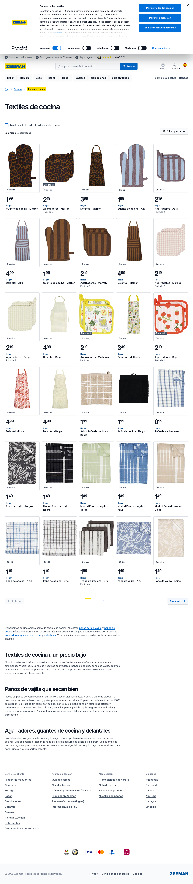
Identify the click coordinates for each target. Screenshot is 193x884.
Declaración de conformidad (22, 828)
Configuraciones (161, 48)
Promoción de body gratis (114, 779)
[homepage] (15, 66)
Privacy (93, 873)
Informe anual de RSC (65, 806)
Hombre (25, 77)
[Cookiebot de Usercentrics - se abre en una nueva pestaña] (19, 48)
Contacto (10, 785)
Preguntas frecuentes (18, 779)
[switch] (86, 48)
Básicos (80, 77)
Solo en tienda (120, 77)
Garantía (10, 806)
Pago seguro (86, 57)
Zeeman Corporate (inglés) (68, 801)
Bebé (39, 77)
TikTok (150, 790)
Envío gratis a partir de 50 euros (56, 57)
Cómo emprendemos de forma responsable (73, 790)
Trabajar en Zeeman (64, 795)
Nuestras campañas (111, 795)
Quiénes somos (61, 779)
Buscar (131, 66)
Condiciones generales (115, 873)
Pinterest (151, 785)
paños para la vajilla (90, 627)
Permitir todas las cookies (160, 8)
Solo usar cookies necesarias (160, 27)
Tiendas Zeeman (15, 817)
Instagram (152, 801)
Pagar (8, 795)
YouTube (151, 795)
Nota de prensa (108, 785)
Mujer (10, 77)
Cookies (137, 873)
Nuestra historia (61, 785)
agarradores (12, 635)
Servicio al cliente (165, 77)
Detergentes (12, 823)
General (9, 812)
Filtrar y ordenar (176, 131)
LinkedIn (151, 806)
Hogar (66, 77)
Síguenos (151, 774)
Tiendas (183, 77)
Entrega (9, 790)
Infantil (52, 77)
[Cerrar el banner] (188, 5)
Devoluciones (13, 801)
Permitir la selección (160, 18)
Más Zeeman (106, 774)
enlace (59, 32)
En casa (18, 89)
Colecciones (98, 77)
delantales (50, 635)
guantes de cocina (30, 635)
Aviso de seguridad (110, 790)
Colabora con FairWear (20, 57)
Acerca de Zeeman (62, 774)
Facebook (152, 779)
